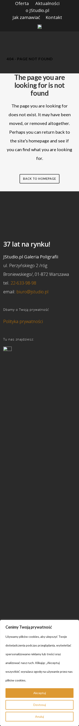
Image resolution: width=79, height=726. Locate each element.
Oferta (22, 3)
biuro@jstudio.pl (32, 292)
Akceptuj (39, 693)
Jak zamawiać (26, 17)
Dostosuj (39, 705)
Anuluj (39, 716)
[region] (39, 673)
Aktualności (47, 3)
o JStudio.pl (37, 10)
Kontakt (54, 17)
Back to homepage (39, 178)
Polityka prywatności (23, 321)
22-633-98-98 (23, 283)
